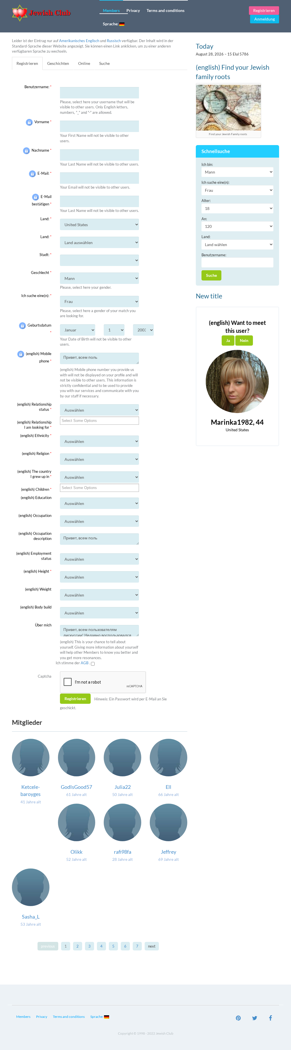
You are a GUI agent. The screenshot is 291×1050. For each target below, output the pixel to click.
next (151, 946)
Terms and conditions (165, 10)
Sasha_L (31, 916)
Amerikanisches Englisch (79, 40)
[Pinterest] (238, 1018)
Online (84, 63)
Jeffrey (168, 852)
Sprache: (111, 23)
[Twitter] (254, 1018)
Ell (168, 787)
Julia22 (123, 787)
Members (111, 10)
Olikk (76, 852)
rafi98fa (122, 852)
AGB (85, 663)
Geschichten (58, 63)
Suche (104, 63)
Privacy (133, 10)
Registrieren (264, 10)
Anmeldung (264, 18)
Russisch (114, 40)
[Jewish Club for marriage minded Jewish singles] (53, 13)
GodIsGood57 (76, 787)
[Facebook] (270, 1018)
